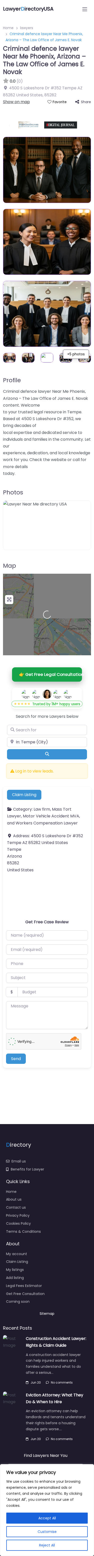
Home (8, 27)
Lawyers (57, 716)
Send (16, 1059)
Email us (19, 1161)
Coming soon (18, 1301)
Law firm (42, 809)
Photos (13, 492)
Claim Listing (24, 795)
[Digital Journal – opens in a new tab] (50, 124)
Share (86, 101)
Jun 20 (36, 1382)
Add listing (15, 1277)
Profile (12, 380)
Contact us (16, 1207)
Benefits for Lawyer (27, 1169)
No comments (62, 1382)
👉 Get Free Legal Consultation (50, 674)
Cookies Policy (18, 1223)
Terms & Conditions (23, 1231)
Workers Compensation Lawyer (47, 823)
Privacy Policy (18, 1215)
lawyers (26, 27)
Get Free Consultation (25, 1293)
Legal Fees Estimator (24, 1285)
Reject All (47, 1545)
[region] (47, 1510)
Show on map (16, 102)
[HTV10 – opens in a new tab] (79, 124)
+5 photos (76, 354)
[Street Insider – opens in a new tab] (19, 124)
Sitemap (47, 1313)
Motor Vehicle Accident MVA (51, 816)
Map (9, 566)
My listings (15, 1269)
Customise (47, 1531)
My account (16, 1253)
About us (14, 1199)
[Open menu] (84, 9)
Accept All (47, 1518)
